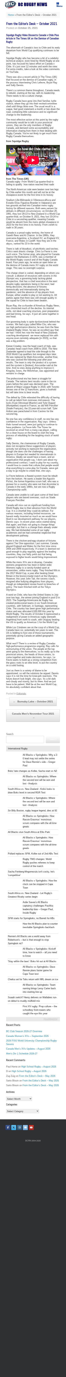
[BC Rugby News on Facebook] (7, 1127)
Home (11, 15)
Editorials (21, 693)
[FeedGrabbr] (33, 1019)
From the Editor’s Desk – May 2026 (37, 1076)
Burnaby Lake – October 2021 (33, 701)
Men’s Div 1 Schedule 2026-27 (21, 1053)
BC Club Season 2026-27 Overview (24, 1031)
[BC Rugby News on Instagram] (19, 1127)
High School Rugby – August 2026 (38, 1066)
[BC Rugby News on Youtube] (31, 1127)
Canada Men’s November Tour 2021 (33, 715)
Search (9, 734)
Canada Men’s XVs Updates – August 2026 (28, 1048)
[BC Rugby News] (27, 4)
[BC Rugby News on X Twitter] (13, 1127)
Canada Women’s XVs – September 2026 (27, 1036)
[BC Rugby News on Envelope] (25, 1127)
